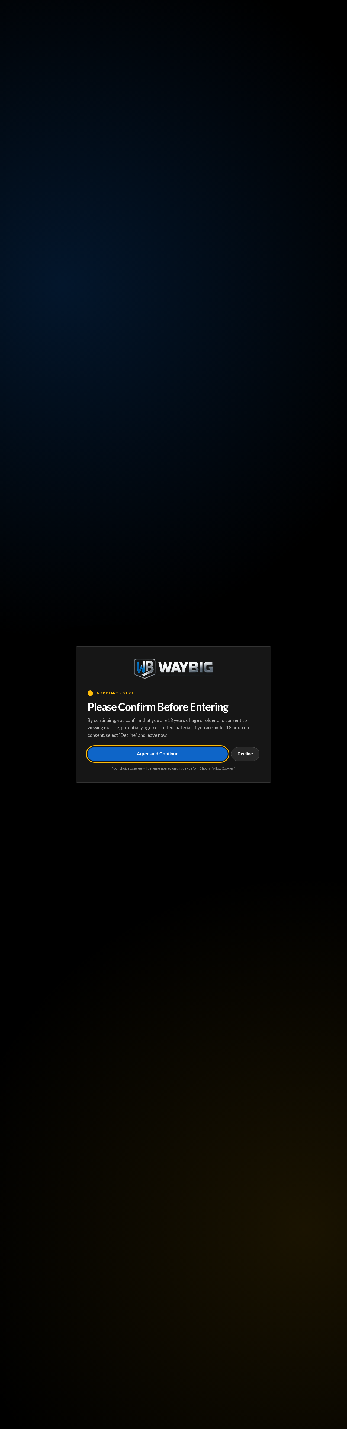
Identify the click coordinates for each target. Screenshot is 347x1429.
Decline (245, 754)
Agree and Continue (157, 754)
